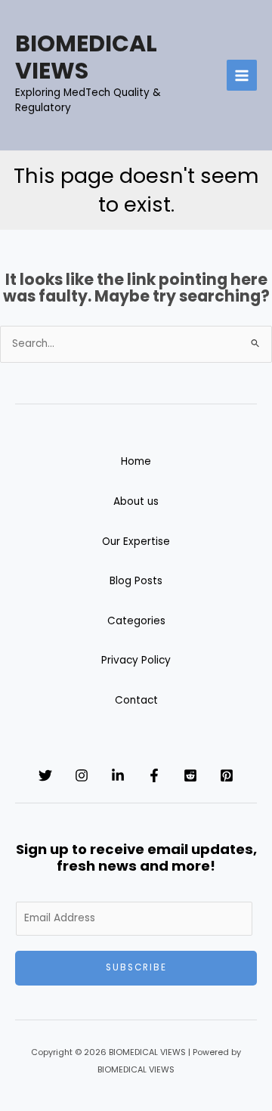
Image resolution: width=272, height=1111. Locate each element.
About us (136, 501)
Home (136, 461)
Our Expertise (136, 541)
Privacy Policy (136, 660)
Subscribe (136, 967)
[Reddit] (190, 775)
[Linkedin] (118, 775)
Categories (136, 621)
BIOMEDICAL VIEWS (86, 57)
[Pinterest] (226, 775)
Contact (136, 700)
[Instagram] (81, 775)
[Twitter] (45, 775)
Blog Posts (136, 581)
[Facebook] (154, 775)
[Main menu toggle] (242, 75)
